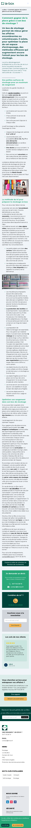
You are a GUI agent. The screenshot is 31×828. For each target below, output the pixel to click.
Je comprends (18, 825)
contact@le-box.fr (17, 587)
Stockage (5, 750)
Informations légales (8, 760)
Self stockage (7, 778)
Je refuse (5, 825)
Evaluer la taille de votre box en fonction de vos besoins (15, 563)
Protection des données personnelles (13, 762)
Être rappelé (15, 694)
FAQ (3, 757)
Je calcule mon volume (15, 605)
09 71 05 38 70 (17, 584)
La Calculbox (6, 752)
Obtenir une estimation (15, 699)
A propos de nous (7, 755)
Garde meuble (7, 775)
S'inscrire (25, 717)
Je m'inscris (15, 625)
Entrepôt (16, 775)
